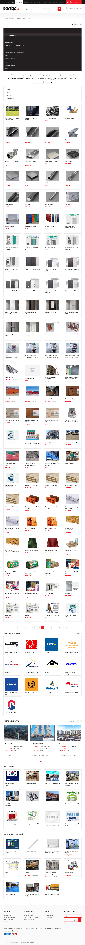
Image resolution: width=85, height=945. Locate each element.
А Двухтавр (8, 139)
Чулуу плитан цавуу (10, 442)
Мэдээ (12, 2)
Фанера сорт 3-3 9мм (71, 485)
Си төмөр (67, 139)
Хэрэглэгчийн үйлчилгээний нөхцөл (14, 928)
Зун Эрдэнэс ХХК (30, 692)
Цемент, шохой (73, 78)
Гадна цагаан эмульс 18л (52, 825)
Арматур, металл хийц (17, 75)
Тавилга (7, 55)
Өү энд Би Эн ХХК (30, 652)
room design (28, 803)
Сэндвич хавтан (49, 226)
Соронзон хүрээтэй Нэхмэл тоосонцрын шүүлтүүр (70, 228)
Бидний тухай (7, 915)
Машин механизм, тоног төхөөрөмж (14, 52)
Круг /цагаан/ (49, 204)
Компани (6, 2)
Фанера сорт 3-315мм (51, 485)
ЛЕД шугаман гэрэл (30, 851)
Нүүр (7, 18)
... (56, 627)
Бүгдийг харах (78, 633)
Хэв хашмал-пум (29, 378)
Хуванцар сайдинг (70, 398)
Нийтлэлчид (37, 2)
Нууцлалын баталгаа (31, 928)
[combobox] (73, 915)
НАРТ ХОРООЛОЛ (38, 744)
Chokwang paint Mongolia (72, 692)
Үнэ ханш (44, 2)
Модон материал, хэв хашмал (15, 78)
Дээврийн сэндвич (30, 226)
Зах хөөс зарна (69, 204)
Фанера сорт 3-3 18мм (31, 485)
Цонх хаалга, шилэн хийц (60, 78)
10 (53, 627)
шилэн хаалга (8, 615)
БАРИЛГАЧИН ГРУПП (10, 712)
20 (63, 627)
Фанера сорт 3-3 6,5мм (11, 507)
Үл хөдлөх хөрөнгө (52, 2)
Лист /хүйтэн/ (29, 183)
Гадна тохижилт (9, 42)
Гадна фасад (49, 82)
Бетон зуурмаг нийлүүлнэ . (52, 442)
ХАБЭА (7, 62)
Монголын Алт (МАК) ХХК (72, 652)
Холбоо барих (7, 921)
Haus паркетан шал (30, 783)
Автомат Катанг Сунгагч (52, 894)
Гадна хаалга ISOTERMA (11, 291)
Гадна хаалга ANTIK (30, 291)
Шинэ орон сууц (28, 2)
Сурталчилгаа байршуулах (10, 917)
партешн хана (49, 593)
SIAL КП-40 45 (49, 334)
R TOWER (8, 744)
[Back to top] (80, 935)
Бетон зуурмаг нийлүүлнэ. (72, 442)
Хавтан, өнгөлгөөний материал (43, 78)
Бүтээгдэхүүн (19, 2)
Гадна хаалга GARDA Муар (32, 269)
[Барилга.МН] (11, 8)
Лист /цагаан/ (9, 183)
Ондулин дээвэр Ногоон (31, 550)
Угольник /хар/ (9, 204)
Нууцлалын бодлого (8, 919)
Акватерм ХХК (9, 672)
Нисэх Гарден (63, 744)
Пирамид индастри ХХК (31, 672)
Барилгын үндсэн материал (12, 35)
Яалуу (6, 872)
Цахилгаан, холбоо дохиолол (13, 48)
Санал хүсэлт (47, 919)
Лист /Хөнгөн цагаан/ (51, 161)
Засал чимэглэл (9, 38)
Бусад (6, 68)
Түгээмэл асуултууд (49, 917)
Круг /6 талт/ (28, 204)
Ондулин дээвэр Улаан (51, 550)
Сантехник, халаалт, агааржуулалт (14, 45)
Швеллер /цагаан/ (30, 139)
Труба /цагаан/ (49, 183)
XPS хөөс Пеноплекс (30, 528)
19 (59, 627)
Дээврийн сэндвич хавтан (12, 398)
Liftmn (47, 652)
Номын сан (61, 2)
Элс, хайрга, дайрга (38, 82)
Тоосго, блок (29, 78)
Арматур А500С (9, 377)
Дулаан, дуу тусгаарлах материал (51, 75)
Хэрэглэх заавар (48, 915)
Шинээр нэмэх (74, 2)
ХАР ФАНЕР (48, 398)
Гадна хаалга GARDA (71, 291)
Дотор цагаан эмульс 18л (32, 824)
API (61, 928)
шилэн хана (28, 615)
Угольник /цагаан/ (70, 183)
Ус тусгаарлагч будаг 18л (72, 803)
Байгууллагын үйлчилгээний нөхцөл (49, 928)
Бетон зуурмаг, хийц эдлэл (33, 75)
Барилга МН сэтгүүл (29, 919)
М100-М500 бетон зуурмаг (52, 783)
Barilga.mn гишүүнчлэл (30, 915)
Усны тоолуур (69, 872)
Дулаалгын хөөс (9, 226)
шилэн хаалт (68, 593)
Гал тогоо (27, 872)
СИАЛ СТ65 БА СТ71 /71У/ (72, 334)
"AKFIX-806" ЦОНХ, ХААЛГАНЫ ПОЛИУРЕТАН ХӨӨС (32, 443)
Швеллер (47, 139)
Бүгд (6, 32)
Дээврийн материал (68, 75)
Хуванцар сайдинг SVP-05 (12, 420)
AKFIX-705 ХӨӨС (69, 463)
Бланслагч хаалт (70, 118)
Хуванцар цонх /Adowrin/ (52, 615)
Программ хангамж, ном (11, 58)
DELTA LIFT (48, 692)
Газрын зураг (78, 24)
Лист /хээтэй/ (69, 161)
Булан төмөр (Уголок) (51, 118)
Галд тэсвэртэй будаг (11, 824)
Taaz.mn (47, 672)
